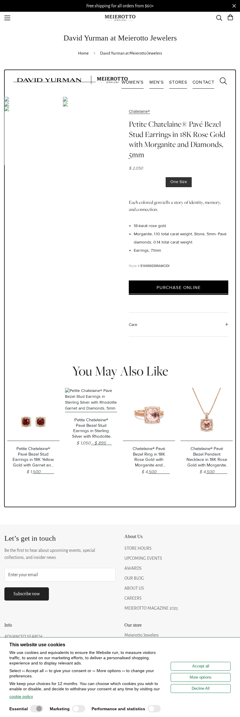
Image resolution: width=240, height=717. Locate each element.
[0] (230, 18)
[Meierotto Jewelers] (120, 18)
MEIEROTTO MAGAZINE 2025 (151, 608)
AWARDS (133, 568)
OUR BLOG (134, 578)
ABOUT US (134, 588)
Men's (156, 82)
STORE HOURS (138, 548)
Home (83, 53)
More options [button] (201, 677)
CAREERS (133, 598)
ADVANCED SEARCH (23, 636)
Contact (203, 82)
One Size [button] (178, 181)
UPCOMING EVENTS (143, 558)
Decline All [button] (201, 688)
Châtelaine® (139, 111)
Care (133, 324)
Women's (132, 82)
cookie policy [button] (21, 696)
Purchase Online (179, 287)
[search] (220, 82)
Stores (178, 82)
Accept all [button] (200, 666)
